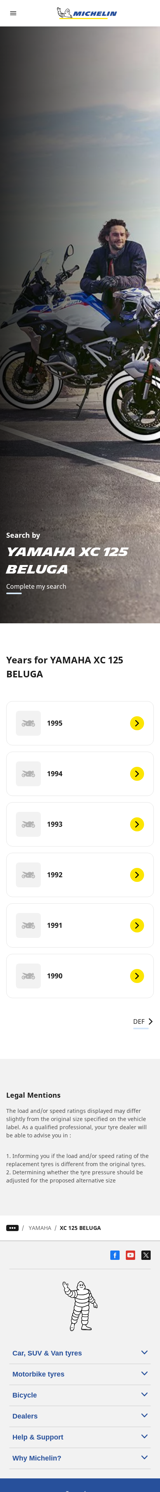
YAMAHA (40, 1227)
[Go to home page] (87, 13)
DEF (138, 1021)
